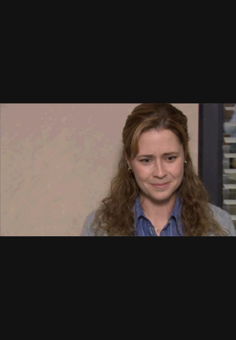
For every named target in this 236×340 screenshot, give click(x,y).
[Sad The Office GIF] (118, 170)
